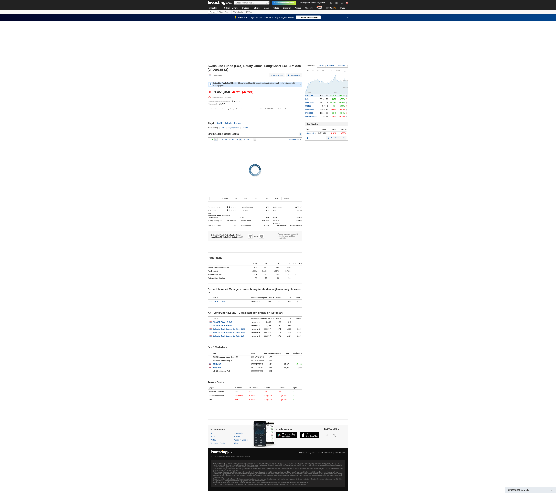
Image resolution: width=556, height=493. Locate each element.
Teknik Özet (215, 382)
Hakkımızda (238, 433)
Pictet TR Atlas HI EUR (222, 326)
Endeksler (311, 66)
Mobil (213, 437)
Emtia (321, 66)
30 (229, 140)
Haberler (256, 8)
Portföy (213, 440)
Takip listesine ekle (338, 138)
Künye (236, 443)
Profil (223, 128)
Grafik (219, 123)
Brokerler (287, 8)
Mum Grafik (212, 139)
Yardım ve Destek (240, 440)
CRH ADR (217, 364)
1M (247, 140)
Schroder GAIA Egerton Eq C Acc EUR (229, 329)
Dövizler (330, 66)
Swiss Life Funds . (314, 133)
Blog (212, 433)
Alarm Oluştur (295, 75)
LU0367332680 (219, 301)
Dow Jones (309, 103)
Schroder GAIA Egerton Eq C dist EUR (228, 336)
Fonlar (212, 12)
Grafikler (245, 8)
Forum (237, 123)
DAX (307, 99)
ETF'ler (249, 12)
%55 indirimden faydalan (284, 3)
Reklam (237, 437)
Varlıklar (245, 128)
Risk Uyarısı (340, 453)
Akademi (308, 8)
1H (233, 140)
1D (240, 140)
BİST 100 (309, 96)
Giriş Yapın (303, 3)
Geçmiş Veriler (233, 128)
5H (237, 140)
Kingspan (217, 368)
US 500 (308, 106)
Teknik (276, 8)
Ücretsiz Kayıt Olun (317, 3)
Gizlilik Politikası (325, 453)
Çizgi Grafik (216, 139)
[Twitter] (334, 435)
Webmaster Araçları (218, 443)
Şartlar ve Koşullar (306, 453)
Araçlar (298, 8)
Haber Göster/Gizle (254, 139)
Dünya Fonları (224, 12)
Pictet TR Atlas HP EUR (222, 322)
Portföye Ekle (278, 75)
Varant (319, 8)
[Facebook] (327, 435)
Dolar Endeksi (311, 117)
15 (226, 140)
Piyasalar (212, 8)
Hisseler (341, 66)
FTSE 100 (309, 113)
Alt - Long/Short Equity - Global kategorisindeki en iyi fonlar (245, 312)
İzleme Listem (232, 8)
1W (244, 140)
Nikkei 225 (309, 110)
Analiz (266, 8)
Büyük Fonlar (238, 12)
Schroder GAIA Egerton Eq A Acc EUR (229, 333)
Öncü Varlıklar (216, 347)
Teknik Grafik (294, 140)
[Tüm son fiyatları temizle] (308, 137)
